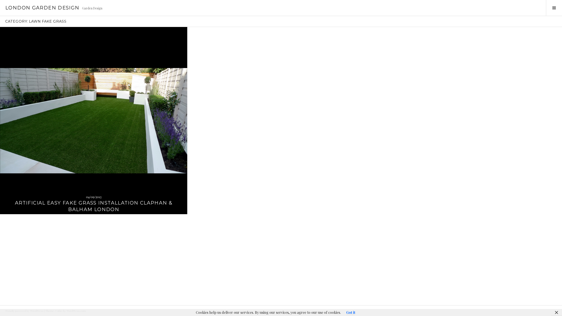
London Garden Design (42, 8)
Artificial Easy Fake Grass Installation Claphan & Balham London (93, 206)
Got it (350, 312)
